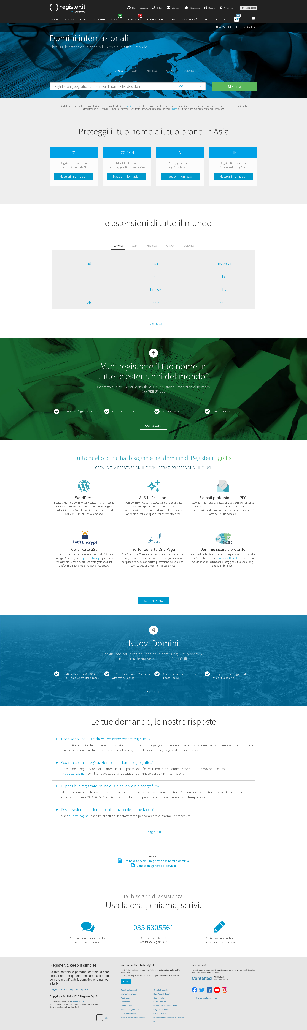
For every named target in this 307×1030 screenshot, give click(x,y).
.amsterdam (224, 263)
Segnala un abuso (161, 1009)
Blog (134, 8)
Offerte (160, 8)
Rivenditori (195, 8)
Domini (55, 19)
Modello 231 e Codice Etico (165, 1005)
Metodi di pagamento (130, 1009)
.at (89, 276)
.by (223, 289)
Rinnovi (211, 8)
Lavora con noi (160, 1001)
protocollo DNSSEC (227, 558)
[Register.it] (67, 8)
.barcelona (156, 276)
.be (223, 276)
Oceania (189, 70)
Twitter (202, 990)
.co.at (156, 302)
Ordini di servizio (161, 989)
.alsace (156, 263)
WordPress (134, 19)
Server (70, 19)
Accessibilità (189, 19)
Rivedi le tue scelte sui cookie (204, 997)
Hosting (116, 19)
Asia (134, 70)
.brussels (156, 289)
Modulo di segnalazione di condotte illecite (169, 1019)
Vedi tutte (156, 324)
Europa (118, 70)
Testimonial (143, 8)
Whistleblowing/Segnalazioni (133, 1017)
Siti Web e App (155, 19)
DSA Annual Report (162, 993)
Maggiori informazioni (74, 176)
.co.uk (223, 302)
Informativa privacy (129, 993)
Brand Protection (245, 27)
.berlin (89, 289)
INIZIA (126, 981)
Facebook (194, 990)
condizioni (129, 106)
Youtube (217, 990)
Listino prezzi (126, 1005)
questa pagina (75, 773)
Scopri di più (153, 691)
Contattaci (153, 425)
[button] (101, 739)
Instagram (224, 990)
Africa (170, 70)
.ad (88, 263)
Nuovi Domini (223, 27)
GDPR (172, 19)
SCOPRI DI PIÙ (153, 601)
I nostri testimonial (128, 1013)
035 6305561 (153, 927)
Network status (160, 1013)
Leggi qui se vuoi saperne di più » (69, 989)
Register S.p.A (77, 1001)
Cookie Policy (159, 997)
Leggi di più (153, 832)
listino (174, 108)
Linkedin (209, 990)
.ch (88, 302)
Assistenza (125, 997)
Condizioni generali (129, 989)
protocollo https (92, 558)
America (152, 70)
